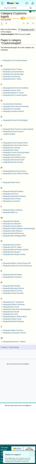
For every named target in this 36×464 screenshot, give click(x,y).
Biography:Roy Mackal (11, 221)
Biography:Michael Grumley (13, 162)
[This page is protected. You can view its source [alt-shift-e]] (24, 23)
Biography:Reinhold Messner (13, 233)
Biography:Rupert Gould (11, 155)
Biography (22, 34)
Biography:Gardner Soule (12, 319)
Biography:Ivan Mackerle (12, 223)
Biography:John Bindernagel (13, 74)
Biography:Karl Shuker (11, 312)
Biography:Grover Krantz (12, 199)
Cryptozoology (14, 347)
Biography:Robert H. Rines (12, 291)
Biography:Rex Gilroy (10, 150)
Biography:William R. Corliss (13, 93)
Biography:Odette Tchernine (13, 330)
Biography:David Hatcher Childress (15, 88)
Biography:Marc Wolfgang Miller (14, 236)
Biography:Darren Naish (11, 245)
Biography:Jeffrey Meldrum (12, 231)
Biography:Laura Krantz (11, 201)
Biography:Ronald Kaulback (13, 191)
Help (33, 11)
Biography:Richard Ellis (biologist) (15, 120)
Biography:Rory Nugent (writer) (14, 254)
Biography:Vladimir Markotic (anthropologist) (19, 228)
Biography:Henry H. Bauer (12, 69)
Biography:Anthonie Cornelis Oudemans (17, 266)
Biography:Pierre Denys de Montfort (16, 106)
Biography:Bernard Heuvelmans (14, 171)
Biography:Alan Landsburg (12, 210)
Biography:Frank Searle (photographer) (17, 309)
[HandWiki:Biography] (19, 29)
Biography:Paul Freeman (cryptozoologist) (18, 129)
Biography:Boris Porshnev (12, 277)
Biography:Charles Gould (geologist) (16, 152)
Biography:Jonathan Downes (13, 111)
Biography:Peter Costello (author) (15, 95)
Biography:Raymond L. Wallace (14, 341)
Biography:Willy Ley (10, 212)
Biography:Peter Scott (11, 307)
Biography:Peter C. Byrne (12, 79)
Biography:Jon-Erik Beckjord (13, 72)
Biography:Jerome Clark (11, 90)
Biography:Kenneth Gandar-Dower (15, 145)
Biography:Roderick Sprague (13, 321)
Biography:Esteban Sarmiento (14, 304)
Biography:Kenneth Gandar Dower (15, 143)
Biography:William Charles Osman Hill (17, 263)
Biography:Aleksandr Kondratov (14, 196)
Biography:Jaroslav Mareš (12, 226)
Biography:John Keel (10, 194)
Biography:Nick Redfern (11, 286)
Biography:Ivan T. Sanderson (13, 302)
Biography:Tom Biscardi (11, 76)
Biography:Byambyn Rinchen (13, 288)
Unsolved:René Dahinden (12, 104)
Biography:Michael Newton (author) (15, 249)
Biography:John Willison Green (14, 157)
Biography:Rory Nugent (11, 252)
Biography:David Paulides (12, 274)
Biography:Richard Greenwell (13, 160)
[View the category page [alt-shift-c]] (2, 23)
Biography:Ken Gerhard (11, 148)
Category (4, 347)
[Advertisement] (18, 384)
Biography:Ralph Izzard (11, 182)
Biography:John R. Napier (12, 247)
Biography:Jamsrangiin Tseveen (14, 333)
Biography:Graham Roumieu (13, 293)
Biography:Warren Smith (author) (14, 316)
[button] (26, 30)
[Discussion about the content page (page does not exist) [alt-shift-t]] (6, 23)
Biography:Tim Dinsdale (11, 109)
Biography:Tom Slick (10, 314)
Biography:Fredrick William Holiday (15, 173)
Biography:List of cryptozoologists (15, 60)
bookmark (31, 18)
